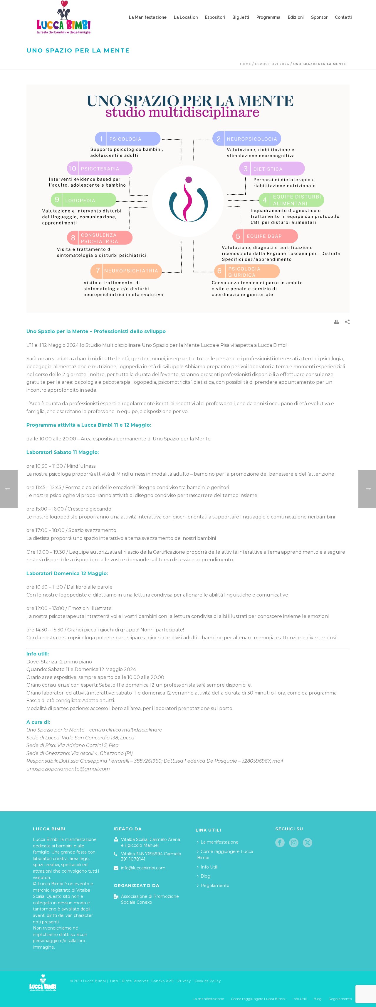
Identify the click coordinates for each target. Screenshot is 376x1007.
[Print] (336, 322)
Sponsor (319, 17)
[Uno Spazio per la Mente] (188, 199)
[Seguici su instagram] (293, 843)
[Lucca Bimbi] (43, 981)
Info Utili (209, 867)
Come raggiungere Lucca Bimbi (225, 855)
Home (245, 64)
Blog (205, 876)
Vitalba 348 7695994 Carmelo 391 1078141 (151, 856)
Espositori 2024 (272, 64)
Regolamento (215, 885)
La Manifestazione (148, 17)
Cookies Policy (208, 981)
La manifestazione (220, 842)
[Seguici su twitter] (307, 843)
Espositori (215, 17)
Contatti (343, 17)
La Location (186, 17)
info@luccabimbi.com (143, 868)
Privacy (184, 981)
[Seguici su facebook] (280, 843)
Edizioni (296, 17)
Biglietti (240, 17)
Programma (268, 17)
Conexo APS (163, 981)
